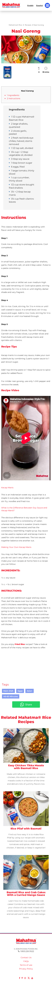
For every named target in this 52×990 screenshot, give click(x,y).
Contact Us (26, 957)
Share (28, 704)
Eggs (20, 691)
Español (39, 5)
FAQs (26, 961)
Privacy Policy (26, 969)
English (30, 5)
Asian (29, 691)
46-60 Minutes (10, 696)
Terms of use (26, 965)
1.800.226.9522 (27, 951)
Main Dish (8, 691)
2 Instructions (13, 98)
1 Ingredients (13, 95)
